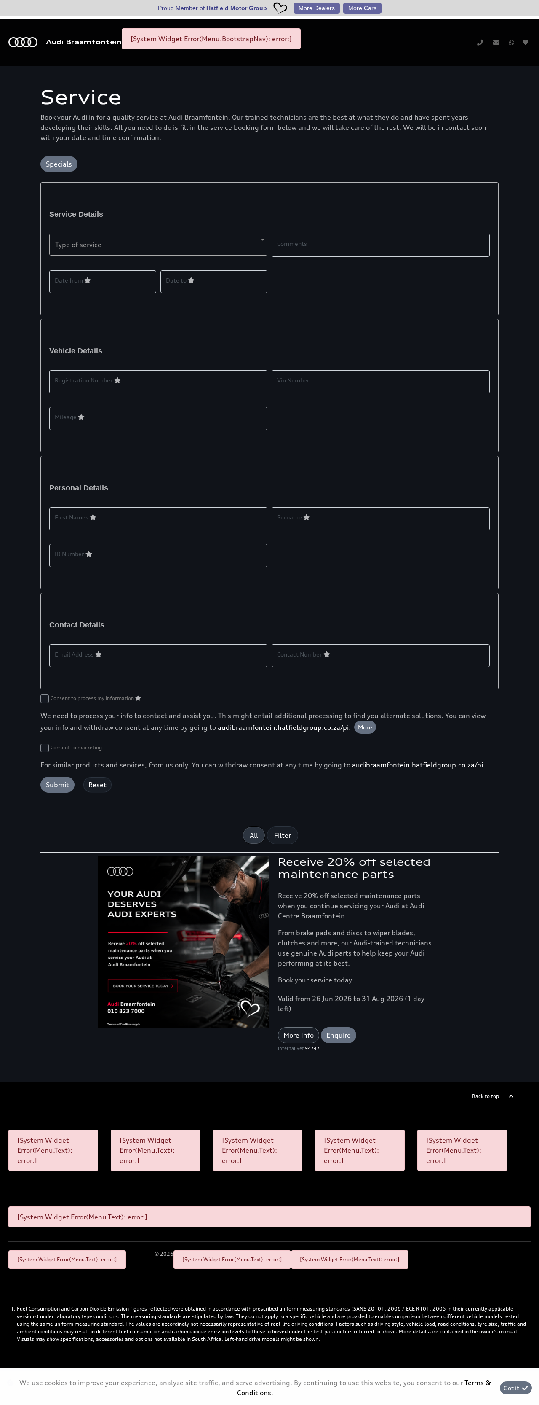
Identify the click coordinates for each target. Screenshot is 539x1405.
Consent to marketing (76, 747)
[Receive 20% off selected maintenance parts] (184, 941)
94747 (312, 1048)
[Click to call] (480, 42)
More (365, 727)
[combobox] (158, 245)
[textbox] (158, 244)
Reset (97, 785)
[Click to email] (496, 42)
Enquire (338, 1035)
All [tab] (254, 835)
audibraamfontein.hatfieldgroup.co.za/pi (283, 727)
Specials (59, 164)
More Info (298, 1035)
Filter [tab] (282, 835)
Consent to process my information (93, 698)
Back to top (485, 1096)
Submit (57, 785)
